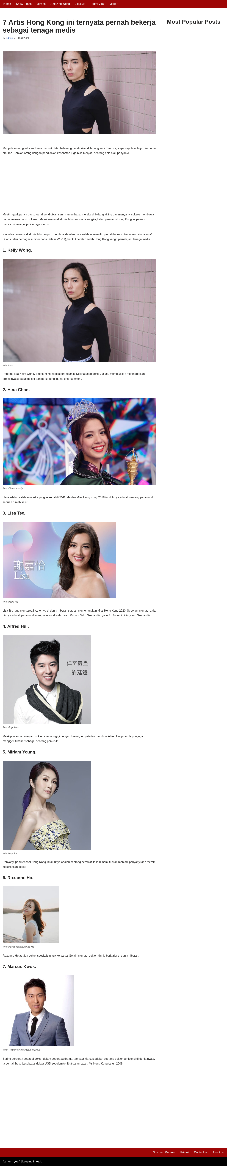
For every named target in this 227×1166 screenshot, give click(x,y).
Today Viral (97, 3)
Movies (41, 3)
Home (7, 3)
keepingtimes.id (32, 1161)
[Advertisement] (79, 186)
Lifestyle (80, 3)
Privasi (184, 1152)
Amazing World (60, 3)
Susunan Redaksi (164, 1152)
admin (9, 37)
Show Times (24, 3)
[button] (117, 3)
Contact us (200, 1152)
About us (218, 1152)
